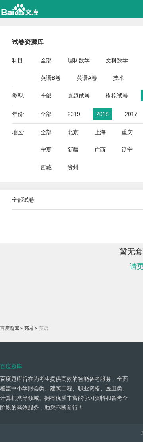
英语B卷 (51, 78)
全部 (46, 60)
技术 (118, 78)
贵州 (73, 167)
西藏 (46, 167)
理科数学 (79, 60)
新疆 (73, 150)
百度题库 (9, 328)
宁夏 (46, 150)
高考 (29, 328)
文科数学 (117, 60)
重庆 (127, 132)
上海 (100, 132)
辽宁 (127, 150)
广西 (100, 150)
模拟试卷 (117, 96)
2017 (131, 114)
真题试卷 (79, 96)
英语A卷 (87, 78)
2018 (102, 114)
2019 (74, 114)
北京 (73, 132)
